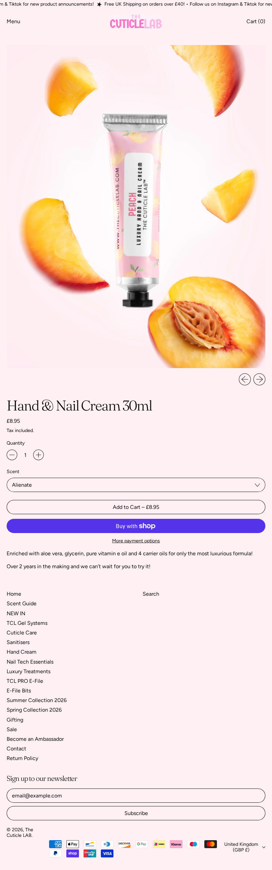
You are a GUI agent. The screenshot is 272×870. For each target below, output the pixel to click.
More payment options (136, 541)
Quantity (16, 443)
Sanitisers (18, 642)
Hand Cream (21, 652)
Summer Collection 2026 (37, 700)
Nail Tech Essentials (30, 662)
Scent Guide (21, 603)
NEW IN (16, 613)
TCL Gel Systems (27, 623)
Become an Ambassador (35, 739)
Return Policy (22, 758)
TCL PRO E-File (25, 681)
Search (151, 594)
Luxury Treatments (28, 671)
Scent (13, 471)
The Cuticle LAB (20, 832)
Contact (16, 748)
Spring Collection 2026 (34, 710)
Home (14, 594)
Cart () (255, 22)
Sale (12, 729)
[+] (38, 455)
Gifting (15, 720)
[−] (12, 455)
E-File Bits (19, 690)
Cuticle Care (22, 632)
